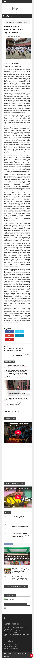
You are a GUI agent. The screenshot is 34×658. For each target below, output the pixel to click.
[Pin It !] (9, 339)
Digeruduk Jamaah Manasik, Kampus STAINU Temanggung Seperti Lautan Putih (20, 535)
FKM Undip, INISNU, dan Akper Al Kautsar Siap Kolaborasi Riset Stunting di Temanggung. (17, 558)
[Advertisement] (17, 462)
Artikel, (18, 36)
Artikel (11, 20)
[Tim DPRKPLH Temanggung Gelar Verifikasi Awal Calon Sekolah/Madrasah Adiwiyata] (5, 577)
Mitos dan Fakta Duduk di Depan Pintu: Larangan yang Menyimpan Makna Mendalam (15, 393)
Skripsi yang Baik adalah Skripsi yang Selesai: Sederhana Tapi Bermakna (16, 370)
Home (6, 20)
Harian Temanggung (17, 653)
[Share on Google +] (9, 335)
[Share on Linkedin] (19, 335)
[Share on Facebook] (9, 331)
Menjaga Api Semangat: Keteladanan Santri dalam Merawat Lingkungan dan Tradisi (17, 375)
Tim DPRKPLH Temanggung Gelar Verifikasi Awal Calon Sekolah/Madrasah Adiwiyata (20, 578)
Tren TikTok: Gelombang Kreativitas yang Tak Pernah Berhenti (16, 403)
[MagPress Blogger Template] (17, 8)
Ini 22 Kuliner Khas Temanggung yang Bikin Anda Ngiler (20, 526)
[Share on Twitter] (19, 331)
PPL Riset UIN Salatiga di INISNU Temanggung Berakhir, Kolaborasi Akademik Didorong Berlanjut (20, 570)
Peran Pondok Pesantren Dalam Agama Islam (13, 29)
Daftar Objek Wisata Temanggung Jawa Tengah (19, 517)
